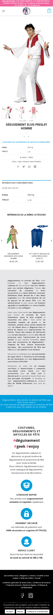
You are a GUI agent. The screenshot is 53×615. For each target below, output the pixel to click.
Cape (31, 120)
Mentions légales (29, 585)
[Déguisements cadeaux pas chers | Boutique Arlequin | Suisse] (26, 11)
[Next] (47, 64)
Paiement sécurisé (14, 585)
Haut (31, 161)
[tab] (26, 182)
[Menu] (3, 11)
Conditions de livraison (42, 583)
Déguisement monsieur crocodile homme (13, 256)
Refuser (20, 612)
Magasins (24, 576)
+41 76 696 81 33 (34, 5)
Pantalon (37, 161)
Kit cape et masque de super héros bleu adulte (39, 256)
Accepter (10, 612)
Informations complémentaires (17, 183)
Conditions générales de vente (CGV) (16, 583)
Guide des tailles (10, 188)
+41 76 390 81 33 (20, 5)
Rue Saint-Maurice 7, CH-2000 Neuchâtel (33, 1)
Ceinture (25, 161)
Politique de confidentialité (37, 612)
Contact (32, 576)
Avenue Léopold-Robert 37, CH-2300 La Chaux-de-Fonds (26, 3)
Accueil (23, 120)
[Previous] (6, 64)
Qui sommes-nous (11, 576)
